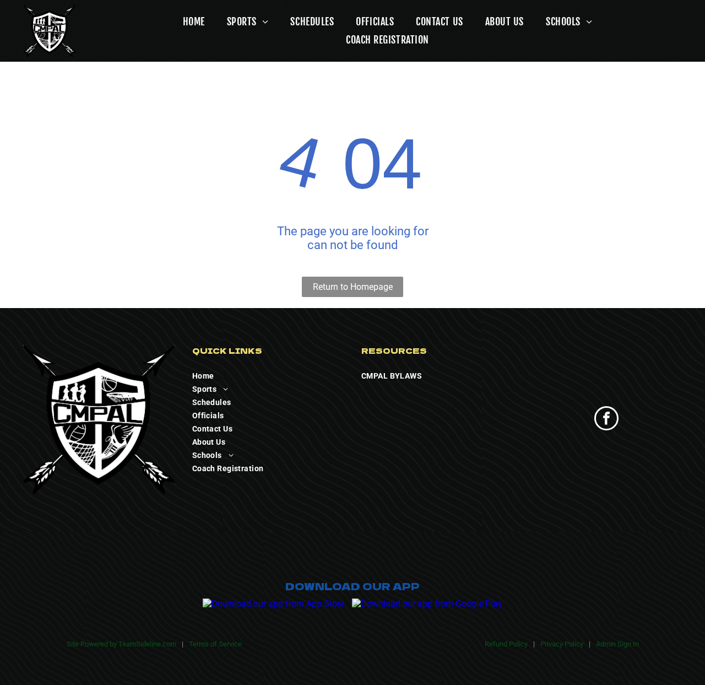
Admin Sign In (617, 644)
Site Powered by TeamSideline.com (121, 644)
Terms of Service (215, 644)
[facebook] (606, 419)
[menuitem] (183, 22)
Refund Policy (506, 644)
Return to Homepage (353, 287)
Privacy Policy (561, 644)
